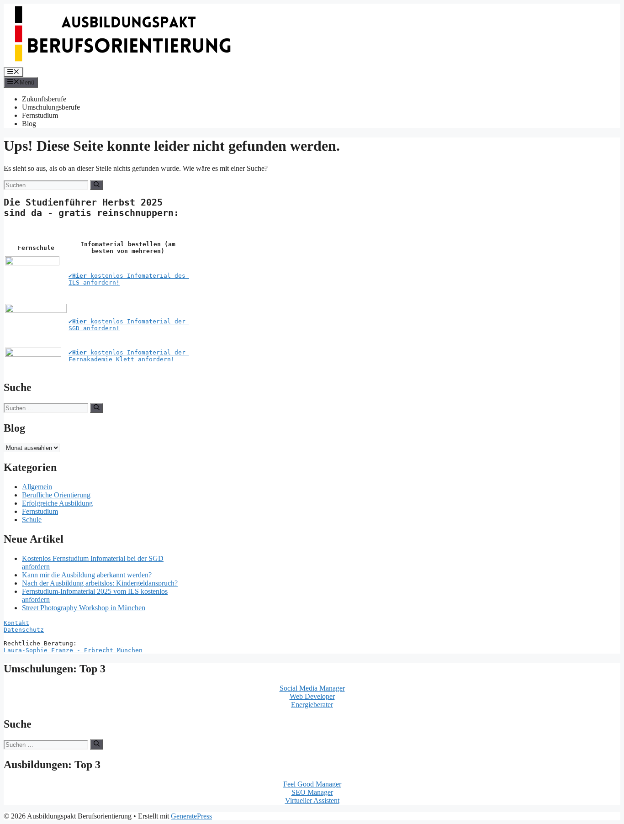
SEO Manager (312, 792)
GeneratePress (191, 816)
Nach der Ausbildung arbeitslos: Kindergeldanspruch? (100, 583)
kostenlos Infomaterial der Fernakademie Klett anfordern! (129, 356)
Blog (29, 123)
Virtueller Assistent (312, 800)
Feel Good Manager (312, 784)
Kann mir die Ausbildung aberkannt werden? (87, 575)
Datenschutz (24, 629)
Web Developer (312, 696)
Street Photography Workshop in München (83, 608)
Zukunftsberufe (44, 99)
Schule (32, 519)
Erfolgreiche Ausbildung (57, 503)
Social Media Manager (312, 688)
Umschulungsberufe (51, 107)
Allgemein (37, 487)
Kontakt (16, 622)
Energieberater (312, 704)
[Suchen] (96, 185)
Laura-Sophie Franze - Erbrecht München (73, 650)
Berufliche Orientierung (56, 495)
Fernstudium (40, 115)
